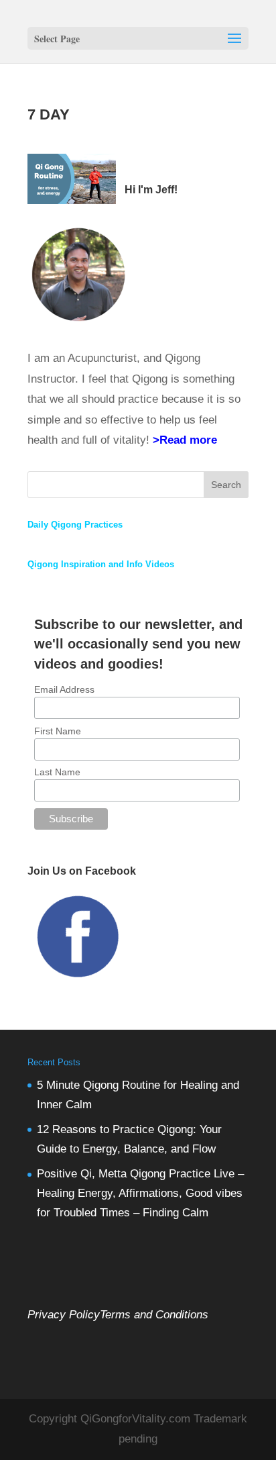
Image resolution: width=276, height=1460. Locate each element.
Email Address (64, 689)
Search (226, 484)
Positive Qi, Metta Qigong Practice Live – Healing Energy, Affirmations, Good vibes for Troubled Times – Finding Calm (140, 1193)
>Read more (185, 440)
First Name (57, 731)
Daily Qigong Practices (75, 525)
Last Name (57, 772)
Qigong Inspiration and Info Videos (100, 564)
